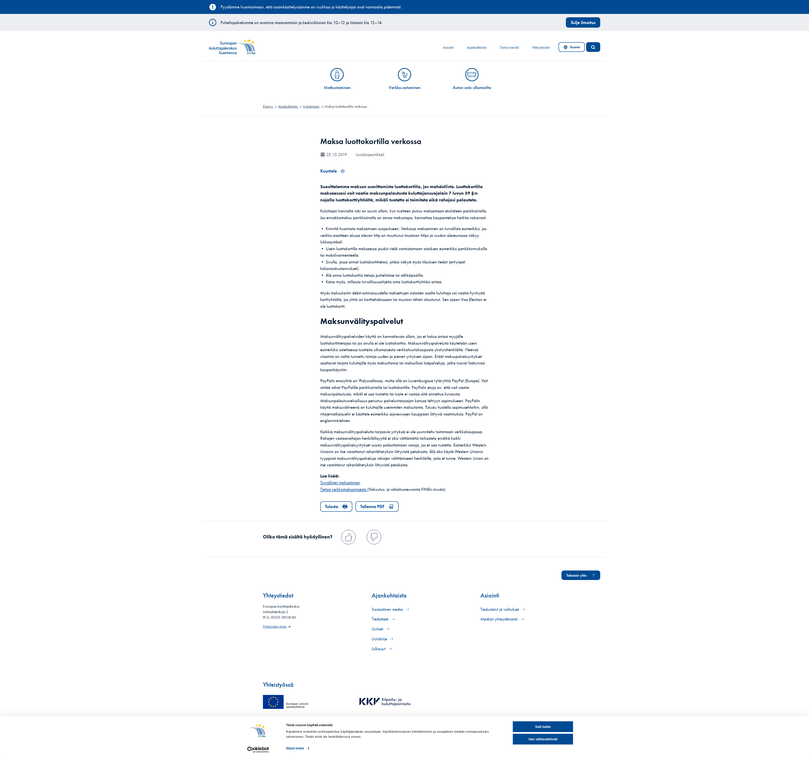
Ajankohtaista (476, 47)
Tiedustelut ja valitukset (500, 609)
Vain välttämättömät (542, 739)
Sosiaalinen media (388, 609)
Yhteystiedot (541, 47)
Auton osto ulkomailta (472, 87)
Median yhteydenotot (499, 619)
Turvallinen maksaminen (340, 482)
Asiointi (448, 47)
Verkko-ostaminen (405, 87)
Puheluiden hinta (275, 626)
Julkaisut (379, 648)
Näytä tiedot (295, 748)
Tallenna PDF (372, 506)
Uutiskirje (380, 639)
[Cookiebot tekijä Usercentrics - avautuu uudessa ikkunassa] (258, 750)
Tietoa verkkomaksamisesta (343, 489)
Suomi (572, 48)
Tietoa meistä (509, 47)
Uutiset (378, 629)
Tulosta (331, 506)
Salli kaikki (543, 726)
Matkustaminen (337, 87)
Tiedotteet (381, 619)
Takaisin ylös (576, 575)
